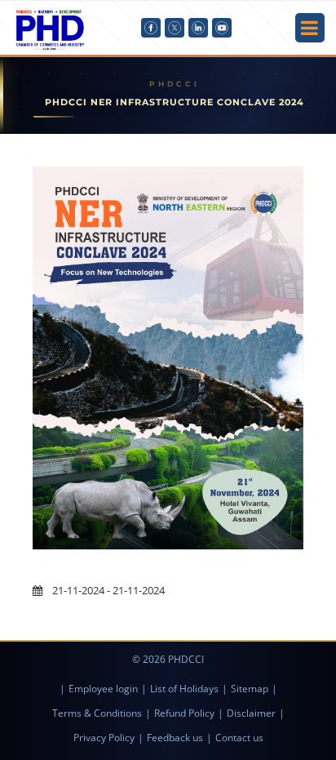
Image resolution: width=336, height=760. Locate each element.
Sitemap (249, 689)
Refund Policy (184, 713)
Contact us (239, 737)
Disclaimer (251, 713)
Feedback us (175, 737)
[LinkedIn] (198, 28)
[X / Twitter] (174, 28)
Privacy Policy (104, 737)
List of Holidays (184, 689)
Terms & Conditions (97, 713)
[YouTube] (222, 28)
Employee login (103, 689)
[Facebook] (151, 28)
